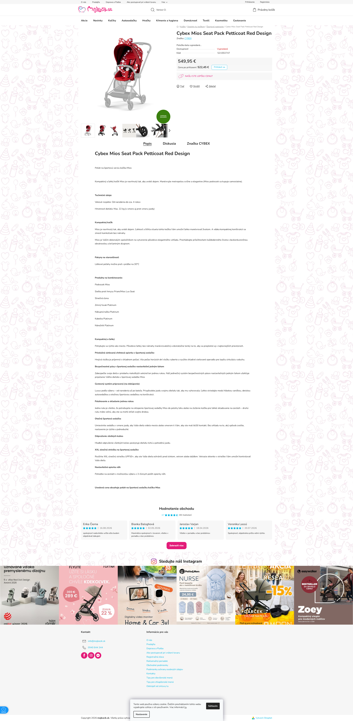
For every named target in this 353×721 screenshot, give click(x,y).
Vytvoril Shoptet (264, 717)
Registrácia (264, 2)
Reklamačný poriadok (157, 661)
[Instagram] (91, 655)
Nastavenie (141, 714)
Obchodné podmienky (157, 665)
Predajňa (96, 2)
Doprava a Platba (113, 2)
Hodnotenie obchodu (176, 508)
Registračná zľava (155, 656)
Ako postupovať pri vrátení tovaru (141, 2)
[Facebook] (84, 655)
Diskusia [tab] (169, 143)
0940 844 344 (95, 647)
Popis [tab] (147, 143)
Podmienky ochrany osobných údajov (164, 669)
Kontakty (150, 673)
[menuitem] (84, 20)
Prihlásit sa (219, 67)
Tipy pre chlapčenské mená (160, 682)
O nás (83, 2)
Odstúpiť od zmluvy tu (157, 686)
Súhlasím (213, 706)
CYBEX (188, 38)
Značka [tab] (198, 143)
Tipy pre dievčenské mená (159, 677)
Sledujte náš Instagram (180, 561)
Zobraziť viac (176, 545)
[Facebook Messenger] (98, 655)
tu (185, 707)
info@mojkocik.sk (96, 641)
